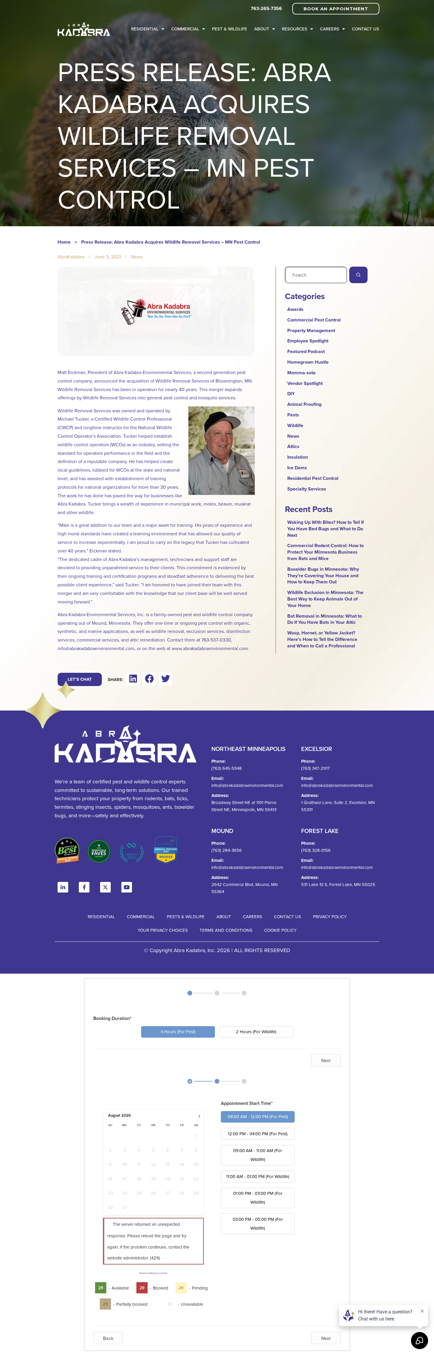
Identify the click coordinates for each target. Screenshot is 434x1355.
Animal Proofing (304, 404)
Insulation (297, 457)
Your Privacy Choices (163, 930)
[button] (133, 678)
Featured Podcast (306, 351)
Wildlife (295, 425)
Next (326, 1060)
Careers (329, 29)
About (261, 29)
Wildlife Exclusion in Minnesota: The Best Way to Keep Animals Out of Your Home (325, 599)
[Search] (358, 275)
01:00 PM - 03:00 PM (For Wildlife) (257, 1197)
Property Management (311, 330)
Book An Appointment (336, 9)
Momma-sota (301, 372)
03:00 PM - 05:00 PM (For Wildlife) (258, 1223)
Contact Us (365, 29)
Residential (145, 29)
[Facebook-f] (84, 887)
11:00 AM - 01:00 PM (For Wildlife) (257, 1176)
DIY (291, 393)
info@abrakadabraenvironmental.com (96, 648)
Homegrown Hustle (308, 362)
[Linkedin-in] (63, 887)
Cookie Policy (280, 930)
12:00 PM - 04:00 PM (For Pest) (258, 1134)
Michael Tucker (73, 419)
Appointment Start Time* (247, 1103)
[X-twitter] (105, 887)
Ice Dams (297, 467)
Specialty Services (306, 488)
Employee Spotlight (307, 340)
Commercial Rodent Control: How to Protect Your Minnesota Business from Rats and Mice (325, 552)
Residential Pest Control (312, 478)
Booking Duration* (112, 1018)
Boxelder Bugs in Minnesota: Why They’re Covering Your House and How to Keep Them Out (323, 575)
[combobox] (316, 275)
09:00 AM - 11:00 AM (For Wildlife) (257, 1154)
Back (108, 1338)
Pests (293, 414)
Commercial (185, 29)
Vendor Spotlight (305, 383)
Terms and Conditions (226, 930)
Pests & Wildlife (186, 916)
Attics (293, 446)
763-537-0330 (216, 640)
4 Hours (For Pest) (178, 1031)
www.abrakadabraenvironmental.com (210, 648)
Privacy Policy (330, 916)
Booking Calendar (159, 1273)
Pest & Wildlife (229, 29)
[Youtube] (126, 887)
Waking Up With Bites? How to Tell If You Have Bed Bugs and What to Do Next (325, 529)
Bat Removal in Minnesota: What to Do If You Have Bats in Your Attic (324, 619)
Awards (295, 309)
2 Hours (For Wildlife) (256, 1031)
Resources (294, 29)
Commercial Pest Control (314, 319)
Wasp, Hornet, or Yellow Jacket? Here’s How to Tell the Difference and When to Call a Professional (322, 639)
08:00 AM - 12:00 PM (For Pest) (258, 1116)
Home (64, 242)
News (137, 256)
